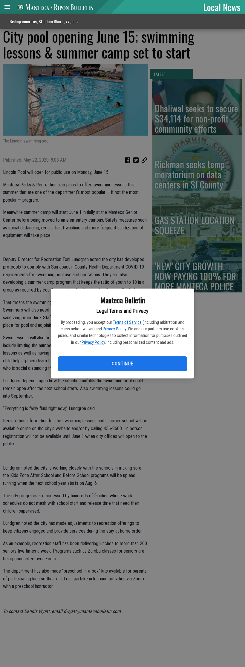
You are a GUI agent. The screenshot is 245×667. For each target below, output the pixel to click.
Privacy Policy (114, 328)
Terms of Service (127, 322)
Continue (122, 364)
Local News (222, 7)
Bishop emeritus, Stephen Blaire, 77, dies (44, 21)
